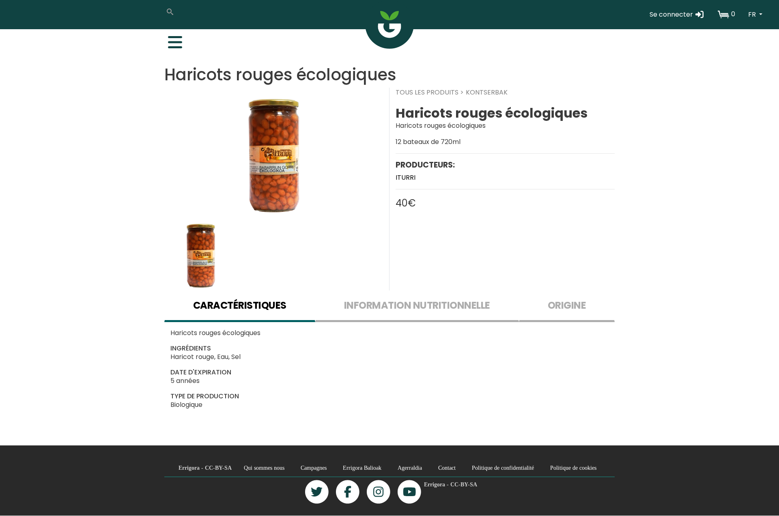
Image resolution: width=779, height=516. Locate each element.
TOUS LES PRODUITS (427, 92)
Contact (447, 467)
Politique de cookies (573, 467)
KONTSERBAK (487, 92)
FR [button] (752, 14)
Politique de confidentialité (503, 467)
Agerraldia (410, 467)
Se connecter (672, 14)
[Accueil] (389, 24)
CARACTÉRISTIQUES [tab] (239, 305)
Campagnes (314, 467)
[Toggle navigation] (170, 40)
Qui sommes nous (264, 467)
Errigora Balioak (362, 467)
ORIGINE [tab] (567, 305)
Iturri (405, 177)
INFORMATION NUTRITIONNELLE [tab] (417, 305)
